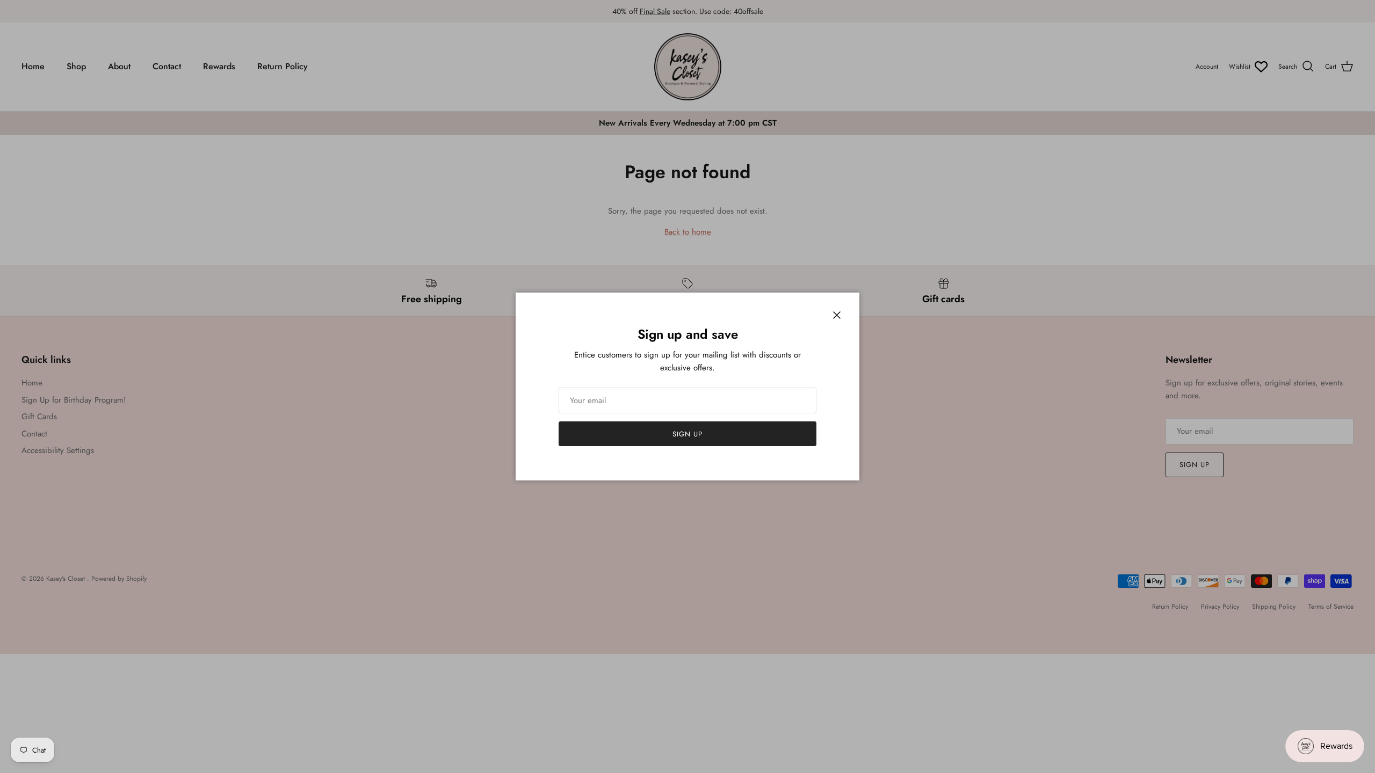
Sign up (687, 434)
